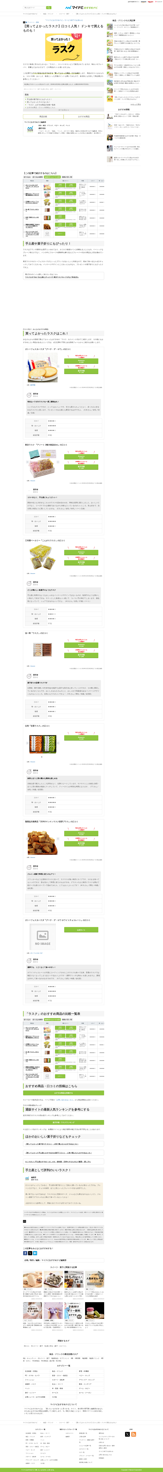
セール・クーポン (85, 1393)
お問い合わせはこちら (64, 1100)
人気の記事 (82, 1436)
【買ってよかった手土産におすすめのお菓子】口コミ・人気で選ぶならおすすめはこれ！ (58, 1153)
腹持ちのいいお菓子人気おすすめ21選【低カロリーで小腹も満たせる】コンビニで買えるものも (127, 58)
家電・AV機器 (84, 1371)
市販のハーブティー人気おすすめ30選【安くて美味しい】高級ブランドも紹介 (127, 74)
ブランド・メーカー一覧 (86, 1455)
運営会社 (101, 1433)
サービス (55, 1393)
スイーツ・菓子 (64, 14)
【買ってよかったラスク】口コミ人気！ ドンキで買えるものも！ (96, 14)
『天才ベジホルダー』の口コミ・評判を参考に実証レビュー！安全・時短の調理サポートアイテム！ (127, 115)
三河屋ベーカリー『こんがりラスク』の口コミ (32, 202)
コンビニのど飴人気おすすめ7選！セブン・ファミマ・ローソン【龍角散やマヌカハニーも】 (127, 26)
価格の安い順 (67, 177)
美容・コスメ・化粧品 (60, 1375)
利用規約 (101, 1458)
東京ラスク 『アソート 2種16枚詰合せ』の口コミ (32, 194)
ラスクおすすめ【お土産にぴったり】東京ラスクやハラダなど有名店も (52, 277)
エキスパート (70, 1433)
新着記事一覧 (83, 1433)
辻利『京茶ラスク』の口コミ (32, 218)
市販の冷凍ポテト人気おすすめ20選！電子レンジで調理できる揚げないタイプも (127, 42)
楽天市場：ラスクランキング (63, 1122)
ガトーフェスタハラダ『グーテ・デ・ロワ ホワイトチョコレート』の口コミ (32, 234)
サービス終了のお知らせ (106, 1451)
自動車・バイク (30, 1384)
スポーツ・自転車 (58, 1380)
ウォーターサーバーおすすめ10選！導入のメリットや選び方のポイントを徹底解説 (127, 148)
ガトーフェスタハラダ (36, 953)
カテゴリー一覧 (83, 1449)
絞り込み (27, 177)
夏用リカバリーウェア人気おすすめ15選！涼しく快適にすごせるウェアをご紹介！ (127, 159)
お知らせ (101, 1442)
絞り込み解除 (38, 177)
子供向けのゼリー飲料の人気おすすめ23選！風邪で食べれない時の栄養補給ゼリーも (73, 1325)
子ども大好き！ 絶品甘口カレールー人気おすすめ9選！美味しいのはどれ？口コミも (127, 66)
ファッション (29, 1380)
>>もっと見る (136, 104)
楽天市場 (32, 385)
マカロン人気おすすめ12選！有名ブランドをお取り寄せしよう (94, 1325)
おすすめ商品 (84, 117)
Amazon (32, 480)
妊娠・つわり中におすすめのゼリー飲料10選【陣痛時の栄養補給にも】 (32, 1325)
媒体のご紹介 (83, 1459)
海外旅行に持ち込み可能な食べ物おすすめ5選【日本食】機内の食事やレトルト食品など (127, 82)
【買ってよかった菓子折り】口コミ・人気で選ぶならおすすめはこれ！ (52, 1144)
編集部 (68, 1436)
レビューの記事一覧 (85, 1445)
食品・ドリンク (48, 14)
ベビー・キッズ (28, 1320)
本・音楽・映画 (57, 1388)
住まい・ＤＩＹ (57, 1384)
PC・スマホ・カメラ (32, 1375)
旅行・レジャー (30, 1393)
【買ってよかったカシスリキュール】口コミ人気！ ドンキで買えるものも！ (127, 98)
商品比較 (43, 117)
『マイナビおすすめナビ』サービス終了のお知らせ (63, 20)
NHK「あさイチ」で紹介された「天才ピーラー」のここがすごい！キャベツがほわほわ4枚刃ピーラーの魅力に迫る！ (127, 126)
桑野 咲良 (34, 1180)
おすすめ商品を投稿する (63, 1093)
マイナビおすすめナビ (30, 14)
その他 (54, 1397)
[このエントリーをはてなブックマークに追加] (35, 1253)
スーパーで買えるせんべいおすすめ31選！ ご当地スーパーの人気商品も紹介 (94, 1294)
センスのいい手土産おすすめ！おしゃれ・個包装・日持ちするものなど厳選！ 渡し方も (58, 1162)
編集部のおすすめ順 (52, 177)
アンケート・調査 (33, 22)
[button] (41, 380)
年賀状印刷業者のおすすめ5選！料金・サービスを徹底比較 (127, 137)
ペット (27, 1388)
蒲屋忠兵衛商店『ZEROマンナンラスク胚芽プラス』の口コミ (33, 226)
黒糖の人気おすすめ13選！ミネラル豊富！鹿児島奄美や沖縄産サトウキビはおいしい (53, 1294)
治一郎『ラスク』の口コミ (32, 210)
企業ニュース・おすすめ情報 (35, 1397)
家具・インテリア (85, 1384)
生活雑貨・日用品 (49, 1320)
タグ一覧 (81, 1452)
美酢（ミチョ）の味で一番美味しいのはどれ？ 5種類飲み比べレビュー (127, 34)
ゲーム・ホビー (84, 1388)
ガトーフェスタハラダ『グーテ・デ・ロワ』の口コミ (32, 186)
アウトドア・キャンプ (87, 1380)
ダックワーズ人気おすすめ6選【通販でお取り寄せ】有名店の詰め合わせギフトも (32, 1294)
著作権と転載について (85, 1462)
